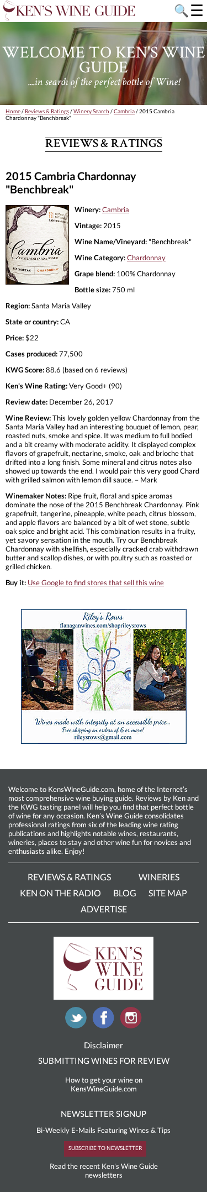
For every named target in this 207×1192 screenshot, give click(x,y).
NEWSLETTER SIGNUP (103, 1114)
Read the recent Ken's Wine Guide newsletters (104, 1170)
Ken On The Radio (60, 893)
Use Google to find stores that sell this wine (96, 582)
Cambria (124, 111)
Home (13, 111)
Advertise (104, 909)
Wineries (159, 876)
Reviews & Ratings (47, 111)
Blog (124, 893)
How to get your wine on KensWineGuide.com (103, 1084)
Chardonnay (146, 257)
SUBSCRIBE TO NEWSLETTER (105, 1147)
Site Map (167, 893)
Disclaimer (103, 1045)
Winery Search (91, 111)
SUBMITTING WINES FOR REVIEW (103, 1060)
